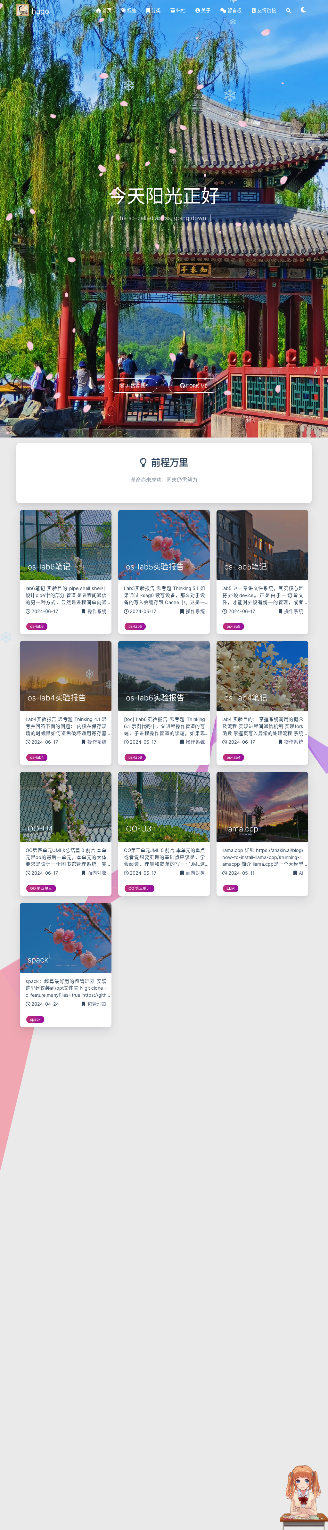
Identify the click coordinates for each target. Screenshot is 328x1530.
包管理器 (97, 1004)
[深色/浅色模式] (304, 10)
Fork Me (197, 386)
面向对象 (97, 873)
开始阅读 (136, 386)
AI (301, 873)
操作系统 (97, 611)
